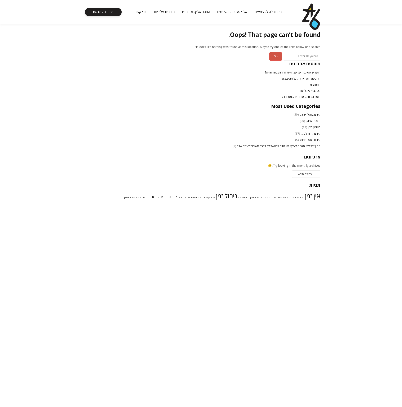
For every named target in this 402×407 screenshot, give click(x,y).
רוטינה (143, 197)
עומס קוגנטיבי (208, 197)
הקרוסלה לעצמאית (268, 11)
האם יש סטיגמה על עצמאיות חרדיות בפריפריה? (292, 72)
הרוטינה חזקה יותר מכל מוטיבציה (301, 78)
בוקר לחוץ (299, 197)
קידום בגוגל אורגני (310, 114)
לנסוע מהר (265, 197)
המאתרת (315, 84)
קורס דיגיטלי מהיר (162, 197)
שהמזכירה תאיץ (131, 197)
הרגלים (290, 197)
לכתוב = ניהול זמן (310, 91)
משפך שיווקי (313, 121)
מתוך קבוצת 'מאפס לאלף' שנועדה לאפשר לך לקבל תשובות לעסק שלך (278, 146)
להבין (273, 197)
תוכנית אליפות (164, 11)
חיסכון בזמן (314, 127)
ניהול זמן (226, 196)
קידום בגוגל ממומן (310, 140)
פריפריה (182, 197)
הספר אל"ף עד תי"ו (196, 11)
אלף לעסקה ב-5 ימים (232, 11)
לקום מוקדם (253, 197)
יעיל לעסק (281, 197)
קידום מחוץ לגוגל (310, 133)
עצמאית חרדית (194, 197)
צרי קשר (141, 11)
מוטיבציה (242, 197)
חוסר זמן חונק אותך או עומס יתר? (301, 97)
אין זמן (312, 196)
